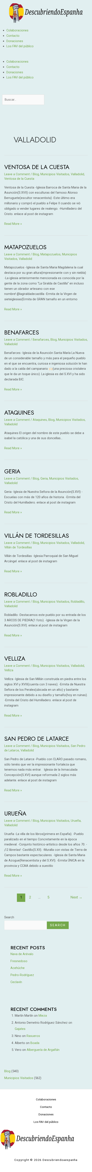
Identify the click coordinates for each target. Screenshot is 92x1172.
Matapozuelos (25, 247)
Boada (34, 1043)
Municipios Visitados (54, 174)
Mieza (43, 1015)
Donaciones (14, 41)
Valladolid (77, 174)
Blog (36, 174)
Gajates (20, 1029)
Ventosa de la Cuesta (36, 167)
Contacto (12, 36)
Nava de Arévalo (21, 954)
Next (76, 897)
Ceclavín (16, 982)
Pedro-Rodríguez (22, 975)
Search (9, 917)
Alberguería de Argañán (43, 1050)
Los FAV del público (20, 46)
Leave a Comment (17, 174)
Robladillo (20, 594)
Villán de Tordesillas (36, 536)
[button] (46, 56)
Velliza (14, 658)
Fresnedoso (18, 961)
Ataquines (19, 412)
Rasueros (33, 1036)
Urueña (15, 813)
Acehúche (17, 968)
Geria (12, 471)
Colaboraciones (17, 30)
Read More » (13, 223)
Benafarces (21, 332)
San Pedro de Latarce (36, 739)
